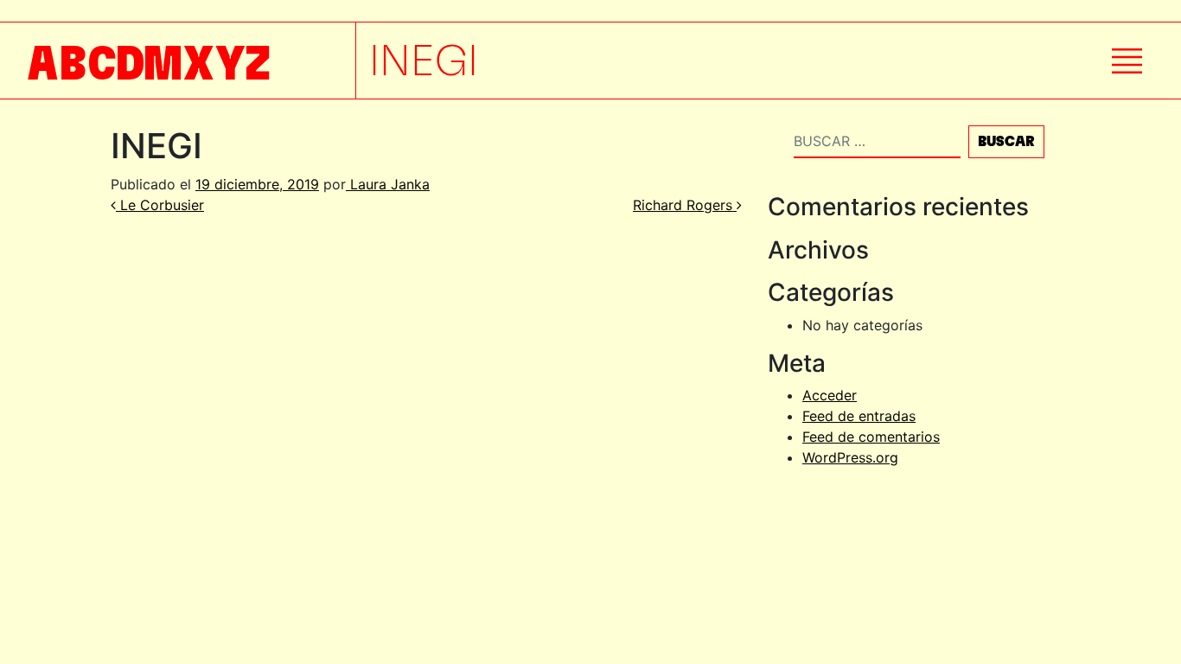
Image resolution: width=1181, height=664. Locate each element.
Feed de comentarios (871, 436)
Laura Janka (388, 184)
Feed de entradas (859, 416)
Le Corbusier (160, 205)
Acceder (829, 395)
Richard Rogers (685, 205)
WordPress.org (850, 457)
